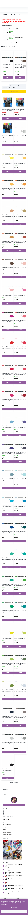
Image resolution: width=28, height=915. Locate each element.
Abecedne (11, 87)
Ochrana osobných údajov (7, 834)
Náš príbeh (5, 822)
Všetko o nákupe (6, 819)
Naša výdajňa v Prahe (7, 824)
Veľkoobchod (5, 827)
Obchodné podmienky (7, 832)
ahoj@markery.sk (8, 808)
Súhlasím (13, 911)
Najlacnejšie (20, 85)
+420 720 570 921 (8, 810)
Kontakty (4, 829)
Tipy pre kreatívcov (6, 830)
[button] (3, 66)
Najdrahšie (5, 87)
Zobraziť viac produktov (13, 42)
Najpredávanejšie (13, 85)
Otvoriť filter (14, 91)
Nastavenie (13, 907)
